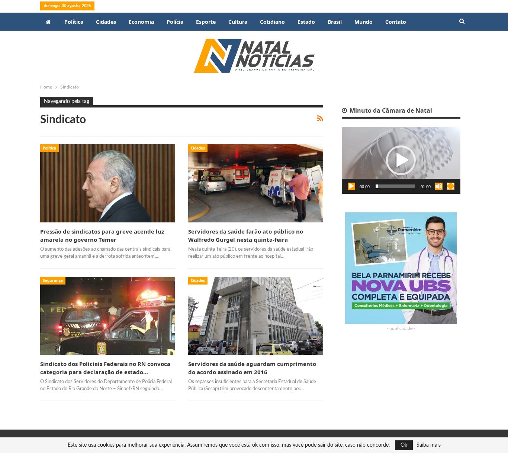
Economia (141, 21)
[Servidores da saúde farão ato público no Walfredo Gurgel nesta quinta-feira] (255, 183)
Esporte (206, 21)
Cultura (237, 21)
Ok (404, 445)
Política (73, 21)
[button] (401, 160)
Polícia (175, 21)
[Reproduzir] (351, 186)
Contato (395, 21)
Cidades (106, 21)
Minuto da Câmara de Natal (390, 110)
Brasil (335, 21)
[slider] (395, 186)
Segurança (53, 280)
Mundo (363, 21)
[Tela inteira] (450, 186)
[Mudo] (439, 186)
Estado (306, 21)
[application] (401, 160)
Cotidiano (272, 21)
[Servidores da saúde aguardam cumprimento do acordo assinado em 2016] (255, 316)
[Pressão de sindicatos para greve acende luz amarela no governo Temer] (107, 183)
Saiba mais (429, 445)
